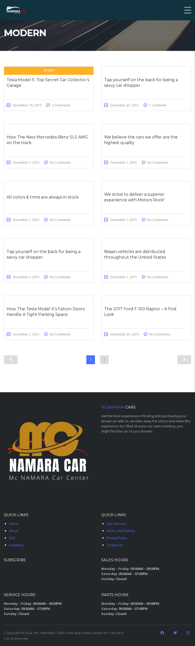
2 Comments (61, 105)
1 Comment (157, 105)
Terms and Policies (120, 530)
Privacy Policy (116, 538)
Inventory (16, 545)
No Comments (60, 162)
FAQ (12, 538)
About (13, 530)
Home (13, 523)
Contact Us (114, 545)
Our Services (116, 523)
